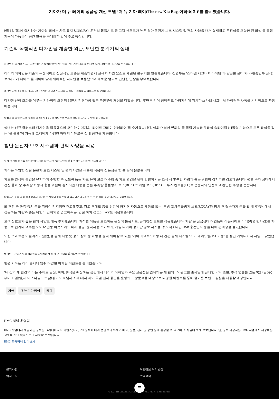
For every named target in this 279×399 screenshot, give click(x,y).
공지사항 (12, 369)
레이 (49, 290)
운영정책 (145, 376)
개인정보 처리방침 (151, 369)
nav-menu (139, 388)
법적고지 (12, 376)
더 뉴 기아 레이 (30, 290)
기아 (11, 290)
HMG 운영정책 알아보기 (19, 341)
